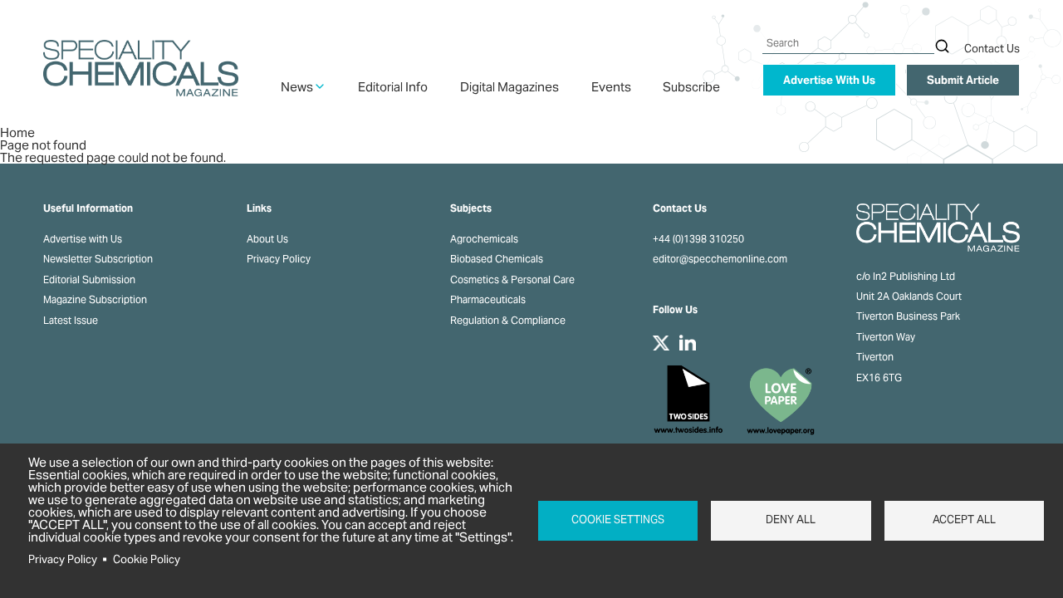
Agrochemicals (484, 239)
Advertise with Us (82, 239)
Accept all (964, 519)
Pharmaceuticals (488, 300)
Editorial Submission (89, 280)
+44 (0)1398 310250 (698, 239)
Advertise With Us (829, 80)
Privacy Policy (279, 259)
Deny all (791, 519)
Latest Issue (70, 321)
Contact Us (992, 49)
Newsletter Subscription (98, 259)
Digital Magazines (509, 87)
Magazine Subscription (95, 300)
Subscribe (691, 87)
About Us (267, 239)
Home (17, 132)
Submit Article (963, 80)
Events (611, 87)
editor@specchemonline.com (720, 259)
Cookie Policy (146, 559)
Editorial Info (393, 87)
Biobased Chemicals (496, 259)
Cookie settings (617, 519)
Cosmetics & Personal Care (512, 280)
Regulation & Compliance (508, 321)
